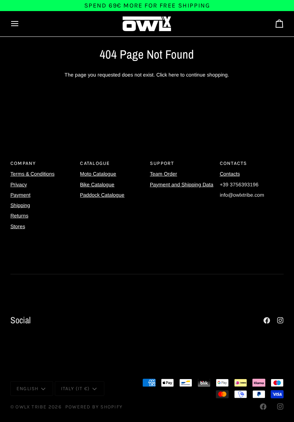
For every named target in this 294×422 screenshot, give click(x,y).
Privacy (18, 184)
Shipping (20, 205)
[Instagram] (280, 320)
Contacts (230, 174)
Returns (19, 216)
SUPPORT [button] (162, 163)
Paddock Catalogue (102, 195)
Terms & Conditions (32, 174)
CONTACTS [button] (233, 163)
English (27, 388)
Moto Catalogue (98, 174)
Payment (20, 195)
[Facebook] (267, 320)
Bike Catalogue (97, 184)
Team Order (163, 174)
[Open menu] (21, 24)
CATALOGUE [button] (95, 163)
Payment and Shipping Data (181, 184)
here (174, 75)
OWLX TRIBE (31, 406)
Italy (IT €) (75, 388)
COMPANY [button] (23, 163)
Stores (17, 226)
